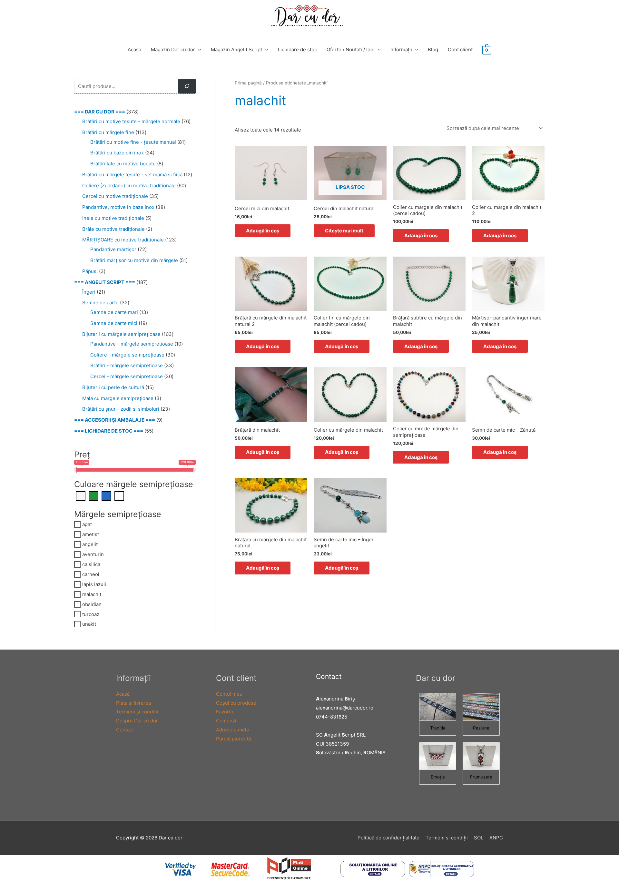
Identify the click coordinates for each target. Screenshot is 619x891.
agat (87, 524)
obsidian (92, 604)
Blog (433, 49)
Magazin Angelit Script (236, 49)
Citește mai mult (344, 231)
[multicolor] (80, 496)
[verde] (93, 496)
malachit (91, 594)
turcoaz (90, 614)
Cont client (460, 49)
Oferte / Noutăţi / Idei (351, 49)
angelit (90, 544)
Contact (125, 730)
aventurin (93, 554)
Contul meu (229, 694)
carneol (90, 574)
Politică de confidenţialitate (388, 838)
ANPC (496, 838)
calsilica (91, 564)
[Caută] (187, 86)
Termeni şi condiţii (137, 712)
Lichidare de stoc (297, 49)
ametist (90, 534)
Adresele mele (232, 730)
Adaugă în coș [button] (262, 231)
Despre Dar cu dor (137, 721)
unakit (89, 624)
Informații (401, 49)
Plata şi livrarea (133, 703)
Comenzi (226, 721)
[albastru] (106, 496)
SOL (478, 838)
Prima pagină (248, 82)
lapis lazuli (94, 584)
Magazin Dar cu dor (173, 49)
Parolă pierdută (233, 739)
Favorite (225, 712)
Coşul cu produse (236, 703)
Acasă (134, 49)
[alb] (119, 496)
